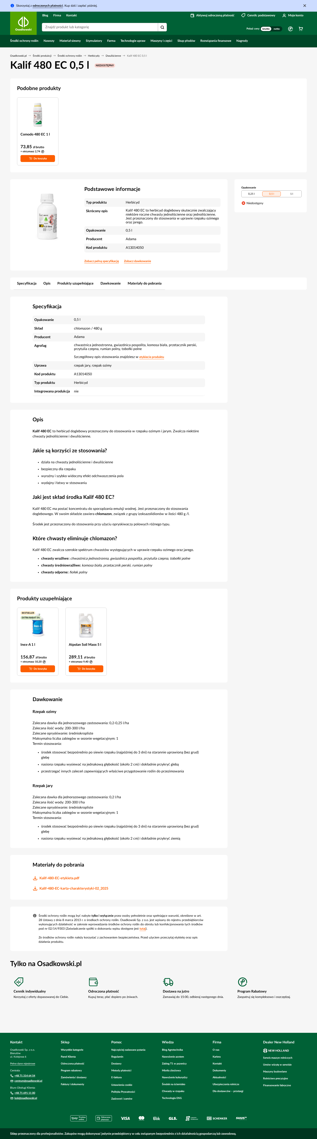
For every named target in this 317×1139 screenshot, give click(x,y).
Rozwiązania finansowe (215, 40)
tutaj (143, 928)
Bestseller (28, 613)
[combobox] (104, 27)
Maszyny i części (161, 40)
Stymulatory (94, 40)
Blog (45, 15)
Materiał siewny (70, 40)
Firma (57, 15)
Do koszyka (40, 158)
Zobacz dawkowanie (137, 261)
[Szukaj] (162, 27)
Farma (111, 40)
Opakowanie (248, 187)
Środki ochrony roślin (24, 40)
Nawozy (49, 40)
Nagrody (242, 40)
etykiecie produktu (151, 357)
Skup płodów (186, 40)
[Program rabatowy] (290, 29)
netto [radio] (277, 29)
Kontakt (71, 15)
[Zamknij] (305, 5)
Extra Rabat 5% (31, 618)
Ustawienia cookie (121, 1085)
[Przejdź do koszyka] (301, 29)
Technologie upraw (133, 40)
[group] (271, 28)
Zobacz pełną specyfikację (101, 261)
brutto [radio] (266, 29)
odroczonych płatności (48, 5)
